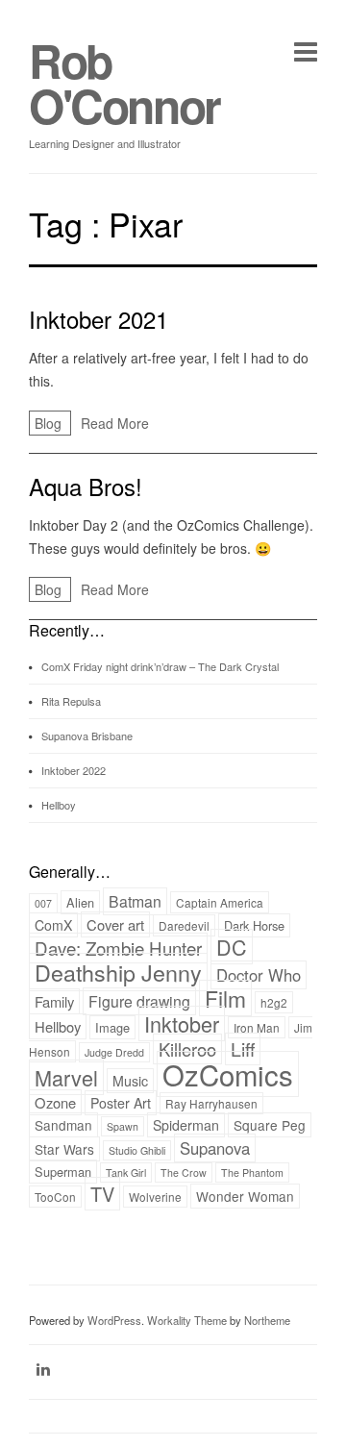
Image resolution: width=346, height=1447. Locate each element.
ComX (53, 925)
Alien (80, 902)
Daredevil (184, 925)
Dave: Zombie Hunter (118, 948)
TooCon (55, 1196)
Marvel (66, 1077)
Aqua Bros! (85, 486)
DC (231, 946)
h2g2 (273, 1002)
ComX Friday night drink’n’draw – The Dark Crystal (160, 666)
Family (54, 1001)
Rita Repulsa (71, 701)
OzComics (227, 1074)
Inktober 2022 (73, 770)
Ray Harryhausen (211, 1103)
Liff (243, 1048)
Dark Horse (254, 925)
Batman (135, 901)
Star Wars (64, 1149)
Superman (63, 1171)
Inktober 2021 (98, 319)
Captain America (219, 902)
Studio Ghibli (137, 1150)
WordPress (114, 1320)
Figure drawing (139, 1001)
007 (43, 903)
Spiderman (186, 1125)
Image (112, 1027)
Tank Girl (126, 1172)
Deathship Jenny (118, 972)
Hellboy (58, 804)
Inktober (181, 1023)
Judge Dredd (114, 1052)
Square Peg (270, 1125)
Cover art (115, 924)
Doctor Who (258, 974)
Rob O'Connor (124, 82)
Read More (115, 423)
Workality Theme (187, 1320)
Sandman (63, 1125)
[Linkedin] (43, 1369)
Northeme (267, 1320)
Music (130, 1080)
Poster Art (120, 1102)
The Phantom (252, 1172)
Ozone (55, 1102)
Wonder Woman (245, 1196)
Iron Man (257, 1027)
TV (102, 1194)
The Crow (184, 1172)
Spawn (122, 1126)
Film (225, 998)
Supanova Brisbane (87, 735)
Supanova (215, 1148)
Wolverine (155, 1196)
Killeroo (187, 1048)
